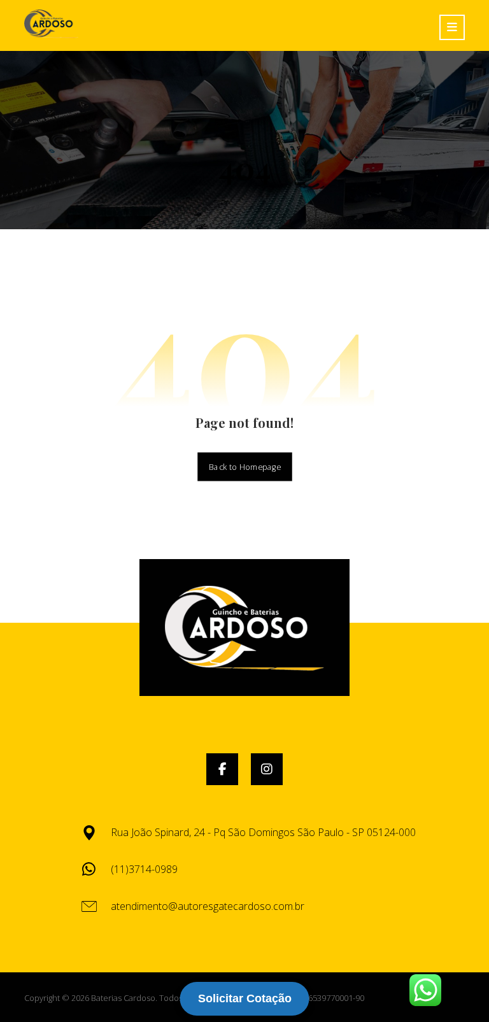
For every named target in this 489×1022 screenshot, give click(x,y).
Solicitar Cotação (245, 998)
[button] (222, 769)
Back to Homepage (245, 466)
